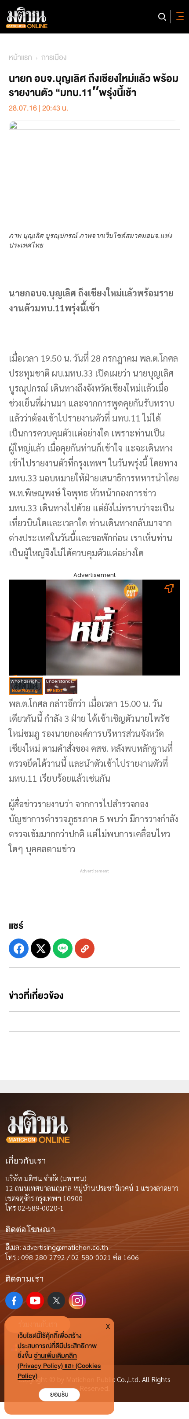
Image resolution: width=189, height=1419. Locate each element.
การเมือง (53, 57)
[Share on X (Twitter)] (41, 948)
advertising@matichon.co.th (65, 1247)
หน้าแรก (20, 57)
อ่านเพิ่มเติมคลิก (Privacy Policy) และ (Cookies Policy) (59, 1366)
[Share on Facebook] (19, 948)
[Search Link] (162, 17)
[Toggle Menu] (178, 16)
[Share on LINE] (63, 948)
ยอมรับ (59, 1394)
